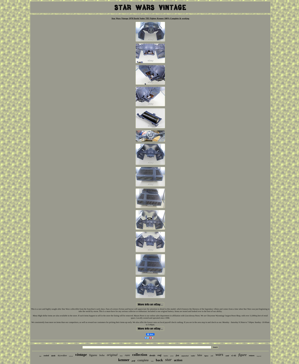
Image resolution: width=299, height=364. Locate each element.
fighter (206, 356)
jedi (212, 356)
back (159, 360)
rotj (159, 355)
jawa (171, 356)
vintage (81, 354)
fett (177, 355)
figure (242, 355)
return (251, 355)
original (112, 355)
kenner (123, 360)
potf (133, 361)
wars (219, 354)
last (40, 356)
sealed (46, 355)
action (178, 360)
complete (143, 360)
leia (121, 356)
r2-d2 (233, 355)
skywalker (62, 355)
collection (139, 355)
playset (71, 356)
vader (193, 356)
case (152, 361)
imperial (259, 356)
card (227, 356)
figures (93, 355)
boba (102, 355)
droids (152, 355)
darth (53, 356)
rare (127, 355)
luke (199, 355)
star (168, 359)
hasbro (166, 356)
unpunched (185, 356)
